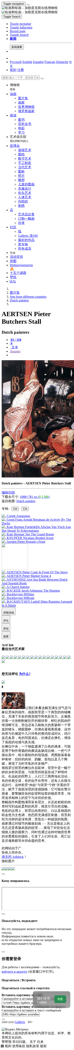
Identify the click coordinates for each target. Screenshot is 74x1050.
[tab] (15, 339)
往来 (40, 1041)
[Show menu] (28, 4)
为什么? (24, 674)
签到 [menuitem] (13, 70)
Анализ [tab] (15, 351)
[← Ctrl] (23, 541)
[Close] (42, 78)
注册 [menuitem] (20, 70)
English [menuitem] (27, 62)
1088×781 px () (35, 496)
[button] (20, 23)
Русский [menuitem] (16, 62)
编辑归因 (8, 492)
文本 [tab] (14, 347)
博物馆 (15, 87)
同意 (60, 999)
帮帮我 (7, 1041)
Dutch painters (25, 501)
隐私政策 (33, 1046)
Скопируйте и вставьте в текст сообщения (31, 1010)
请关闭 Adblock (13, 856)
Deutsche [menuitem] (62, 62)
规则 (8, 1046)
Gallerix (20, 1022)
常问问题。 (21, 1041)
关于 (33, 1041)
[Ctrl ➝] (35, 572)
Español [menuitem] (38, 62)
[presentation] (41, 355)
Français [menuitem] (49, 62)
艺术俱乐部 (19, 139)
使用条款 (19, 1046)
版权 (43, 1046)
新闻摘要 (17, 47)
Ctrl (15, 508)
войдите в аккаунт (14, 971)
